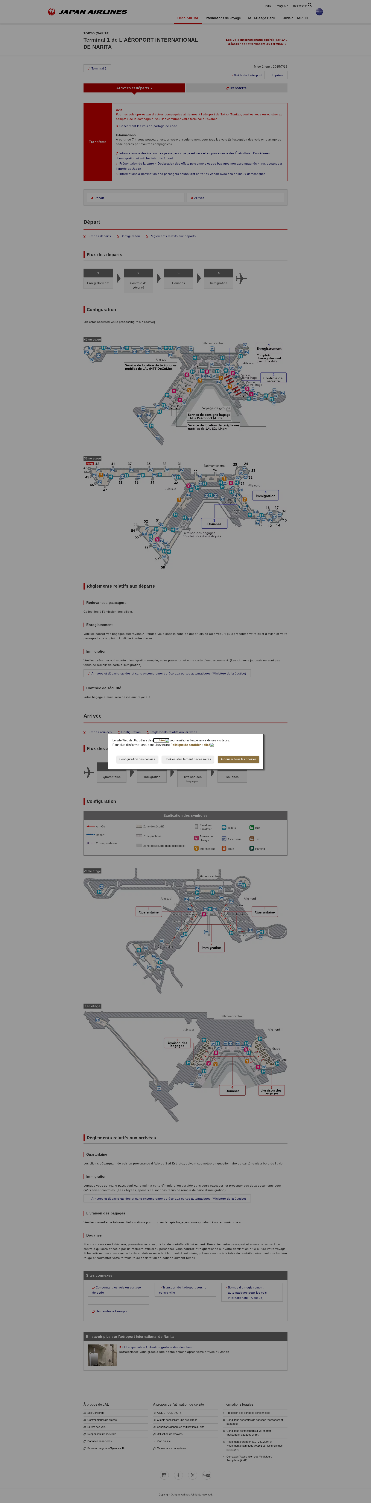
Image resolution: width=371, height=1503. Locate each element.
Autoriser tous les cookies (238, 759)
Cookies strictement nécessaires (188, 759)
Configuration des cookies (137, 759)
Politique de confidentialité (190, 745)
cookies (159, 740)
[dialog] (186, 751)
